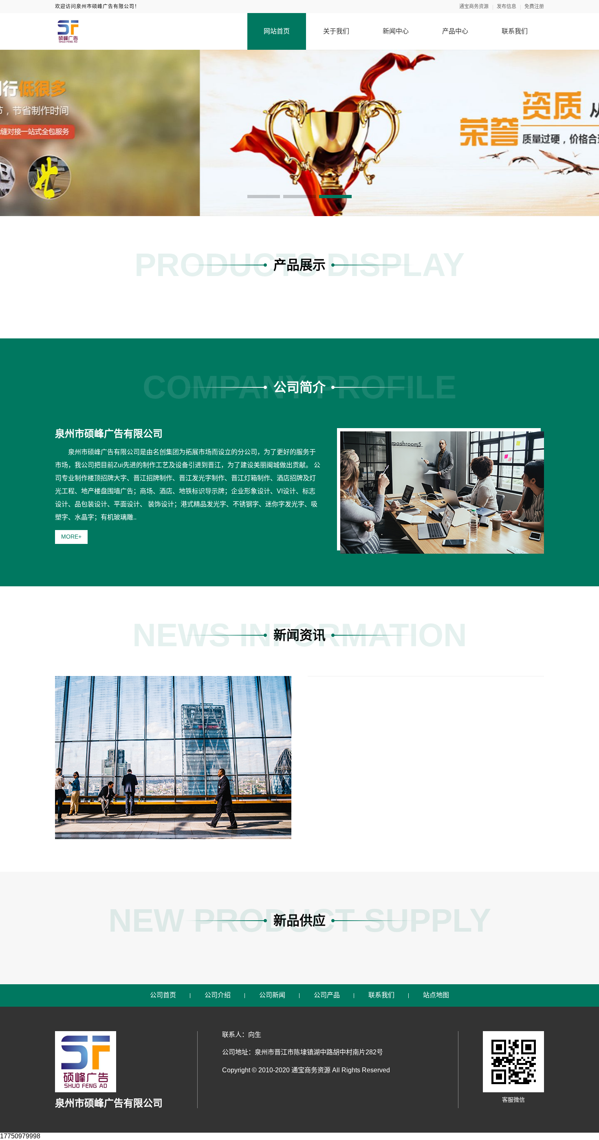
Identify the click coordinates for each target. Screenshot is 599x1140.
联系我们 (515, 31)
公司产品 (327, 995)
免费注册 (534, 6)
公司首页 (163, 995)
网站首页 (277, 31)
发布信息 (506, 6)
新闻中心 (396, 31)
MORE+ (71, 536)
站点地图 (436, 995)
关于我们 (336, 31)
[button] (263, 196)
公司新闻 (272, 995)
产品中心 (455, 31)
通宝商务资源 (474, 6)
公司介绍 (218, 995)
